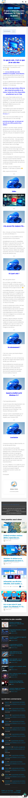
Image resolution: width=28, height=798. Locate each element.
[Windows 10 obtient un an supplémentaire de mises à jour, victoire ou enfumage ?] (14, 550)
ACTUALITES (10, 8)
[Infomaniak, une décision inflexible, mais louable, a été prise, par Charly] (14, 573)
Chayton (7, 708)
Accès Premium (7, 594)
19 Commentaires (15, 562)
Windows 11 (15, 595)
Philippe (7, 774)
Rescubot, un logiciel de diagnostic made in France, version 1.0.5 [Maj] (15, 748)
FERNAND (7, 727)
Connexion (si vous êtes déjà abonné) (10, 504)
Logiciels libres (7, 595)
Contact (18, 790)
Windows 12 (16, 8)
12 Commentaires (14, 20)
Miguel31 (7, 702)
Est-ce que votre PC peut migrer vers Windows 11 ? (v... (14, 606)
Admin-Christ (10, 18)
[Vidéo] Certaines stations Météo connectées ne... (13, 537)
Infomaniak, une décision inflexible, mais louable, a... (13, 583)
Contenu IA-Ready (14, 796)
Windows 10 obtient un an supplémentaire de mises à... (14, 560)
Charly (11, 571)
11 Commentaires (15, 586)
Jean (6, 761)
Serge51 (7, 734)
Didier (12, 684)
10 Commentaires (15, 539)
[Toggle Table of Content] (12, 31)
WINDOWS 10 (12, 548)
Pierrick (7, 740)
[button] (24, 796)
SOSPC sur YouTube (7, 790)
